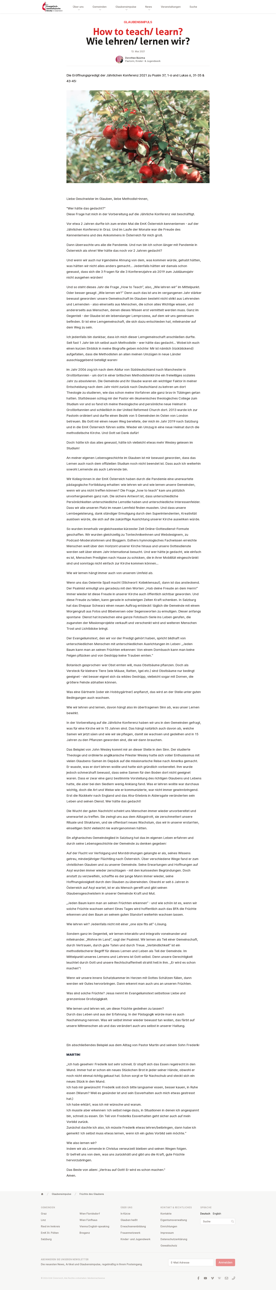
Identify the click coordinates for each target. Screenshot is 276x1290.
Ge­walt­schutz (169, 1245)
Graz (44, 1213)
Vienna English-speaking (94, 1226)
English (217, 1213)
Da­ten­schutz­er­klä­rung (174, 1239)
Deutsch (205, 1213)
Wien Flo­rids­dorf (90, 1213)
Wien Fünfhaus (88, 1220)
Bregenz (85, 1232)
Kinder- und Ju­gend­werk (135, 1239)
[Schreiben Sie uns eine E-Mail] (226, 1278)
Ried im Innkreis (50, 1226)
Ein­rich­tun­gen (169, 1226)
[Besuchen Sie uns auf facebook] (198, 1278)
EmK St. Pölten (50, 1232)
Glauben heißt (129, 1220)
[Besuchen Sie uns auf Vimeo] (212, 1278)
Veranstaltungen (171, 6)
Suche (193, 6)
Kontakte (166, 1213)
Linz (43, 1220)
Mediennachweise (96, 1278)
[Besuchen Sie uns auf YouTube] (205, 1278)
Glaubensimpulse (61, 1194)
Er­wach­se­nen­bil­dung (133, 1226)
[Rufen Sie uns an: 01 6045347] (233, 1278)
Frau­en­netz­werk (130, 1232)
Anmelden (225, 1262)
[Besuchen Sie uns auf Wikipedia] (219, 1278)
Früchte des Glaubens (92, 1194)
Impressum (167, 1232)
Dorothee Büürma (135, 57)
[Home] (42, 1194)
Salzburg (46, 1239)
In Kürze (125, 1213)
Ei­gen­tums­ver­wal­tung (174, 1220)
